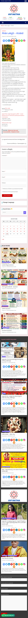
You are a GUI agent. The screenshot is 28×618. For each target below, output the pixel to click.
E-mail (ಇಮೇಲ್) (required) (7, 583)
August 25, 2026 (5, 267)
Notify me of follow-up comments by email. (13, 189)
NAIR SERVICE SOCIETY (6, 518)
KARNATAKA (4, 555)
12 (10, 229)
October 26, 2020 (5, 560)
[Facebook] (4, 41)
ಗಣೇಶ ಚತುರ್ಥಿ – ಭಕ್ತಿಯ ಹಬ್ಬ (8, 434)
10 (3, 229)
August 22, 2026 (5, 332)
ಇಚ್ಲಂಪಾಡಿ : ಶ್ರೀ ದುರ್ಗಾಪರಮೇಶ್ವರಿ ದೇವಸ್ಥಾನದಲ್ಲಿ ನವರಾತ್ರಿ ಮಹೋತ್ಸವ (12, 360)
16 (24, 229)
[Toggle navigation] (2, 22)
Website (4, 183)
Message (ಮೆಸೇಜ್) (5, 595)
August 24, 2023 (5, 36)
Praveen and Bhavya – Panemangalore (16, 144)
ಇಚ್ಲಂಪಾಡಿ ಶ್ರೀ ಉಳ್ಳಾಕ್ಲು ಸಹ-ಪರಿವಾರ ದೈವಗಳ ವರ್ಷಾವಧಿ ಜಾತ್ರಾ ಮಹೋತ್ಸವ (12, 397)
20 (14, 231)
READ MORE (6, 246)
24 (3, 234)
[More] (14, 43)
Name (3, 171)
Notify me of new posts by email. (10, 192)
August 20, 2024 (5, 473)
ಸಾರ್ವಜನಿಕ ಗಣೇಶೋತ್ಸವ (6, 431)
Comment (4, 155)
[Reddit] (14, 41)
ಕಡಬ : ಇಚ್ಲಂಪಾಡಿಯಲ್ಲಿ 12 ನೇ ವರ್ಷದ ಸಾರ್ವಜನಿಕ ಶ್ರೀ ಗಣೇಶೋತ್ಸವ (14, 470)
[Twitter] (6, 41)
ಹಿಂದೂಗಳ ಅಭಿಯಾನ (5, 327)
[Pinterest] (11, 41)
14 (17, 229)
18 (7, 231)
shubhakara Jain (12, 36)
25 (7, 234)
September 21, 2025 (6, 363)
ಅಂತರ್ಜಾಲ (4, 31)
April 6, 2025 (4, 400)
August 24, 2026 (5, 289)
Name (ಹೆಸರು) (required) (6, 577)
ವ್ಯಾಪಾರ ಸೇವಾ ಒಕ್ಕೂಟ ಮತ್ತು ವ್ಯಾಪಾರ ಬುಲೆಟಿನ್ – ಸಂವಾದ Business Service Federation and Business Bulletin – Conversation (13, 115)
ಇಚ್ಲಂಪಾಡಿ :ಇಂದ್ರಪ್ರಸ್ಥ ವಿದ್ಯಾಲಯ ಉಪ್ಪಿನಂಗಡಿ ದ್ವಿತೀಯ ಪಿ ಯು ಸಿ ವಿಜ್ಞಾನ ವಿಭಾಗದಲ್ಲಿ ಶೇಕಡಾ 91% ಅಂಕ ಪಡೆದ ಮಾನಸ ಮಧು (14, 522)
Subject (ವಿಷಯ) (4, 589)
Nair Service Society (7, 559)
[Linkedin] (9, 41)
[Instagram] (24, 41)
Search (24, 212)
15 (20, 229)
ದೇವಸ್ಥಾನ (3, 356)
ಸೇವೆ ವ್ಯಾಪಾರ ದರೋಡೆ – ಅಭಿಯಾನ (10, 287)
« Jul (3, 239)
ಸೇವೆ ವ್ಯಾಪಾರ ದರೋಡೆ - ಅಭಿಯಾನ (7, 284)
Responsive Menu (25, 1)
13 (14, 229)
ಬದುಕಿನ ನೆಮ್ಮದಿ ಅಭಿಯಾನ (6, 262)
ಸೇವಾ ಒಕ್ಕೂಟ (7, 108)
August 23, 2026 (5, 310)
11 (7, 229)
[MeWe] (16, 41)
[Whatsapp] (22, 41)
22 (20, 231)
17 (3, 231)
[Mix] (19, 41)
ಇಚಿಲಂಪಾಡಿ (14, 518)
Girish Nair (13, 363)
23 (24, 231)
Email (3, 177)
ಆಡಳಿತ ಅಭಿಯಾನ (5, 305)
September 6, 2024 (6, 436)
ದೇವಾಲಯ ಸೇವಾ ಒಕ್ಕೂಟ (6, 123)
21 (17, 231)
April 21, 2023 (5, 526)
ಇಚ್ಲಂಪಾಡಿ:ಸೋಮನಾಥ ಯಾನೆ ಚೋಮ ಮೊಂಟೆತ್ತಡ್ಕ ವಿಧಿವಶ (14, 139)
